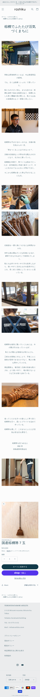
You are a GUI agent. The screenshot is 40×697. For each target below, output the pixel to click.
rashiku (17, 695)
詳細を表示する (30, 585)
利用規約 (7, 656)
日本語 (27, 680)
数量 (3, 554)
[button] (2, 9)
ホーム (4, 17)
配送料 (8, 551)
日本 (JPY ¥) (12, 680)
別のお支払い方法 (20, 578)
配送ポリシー (9, 646)
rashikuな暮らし (12, 17)
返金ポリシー (9, 641)
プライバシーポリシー (12, 636)
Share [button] (6, 585)
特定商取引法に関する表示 (14, 650)
